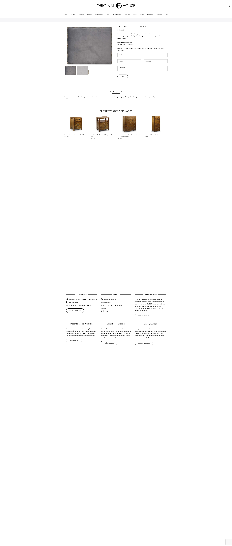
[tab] (116, 92)
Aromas (142, 14)
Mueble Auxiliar (99, 14)
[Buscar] (229, 6)
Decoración (159, 14)
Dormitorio (81, 14)
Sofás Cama (127, 14)
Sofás (108, 14)
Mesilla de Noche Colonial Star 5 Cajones (76, 134)
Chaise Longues (117, 14)
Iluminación (150, 14)
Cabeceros (16, 20)
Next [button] (111, 45)
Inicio (2, 20)
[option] (89, 45)
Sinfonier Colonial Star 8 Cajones (153, 134)
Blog (167, 14)
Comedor (72, 14)
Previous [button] (67, 45)
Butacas (135, 14)
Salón (65, 14)
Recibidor (89, 14)
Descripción (116, 91)
